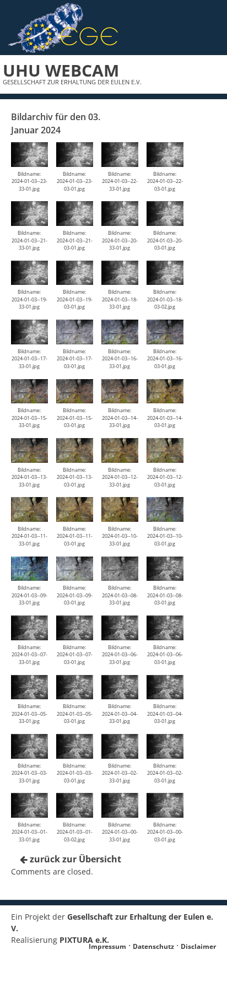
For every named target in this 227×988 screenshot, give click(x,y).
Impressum (107, 946)
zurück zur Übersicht (74, 859)
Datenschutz (153, 946)
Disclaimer (198, 946)
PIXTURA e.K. (84, 940)
